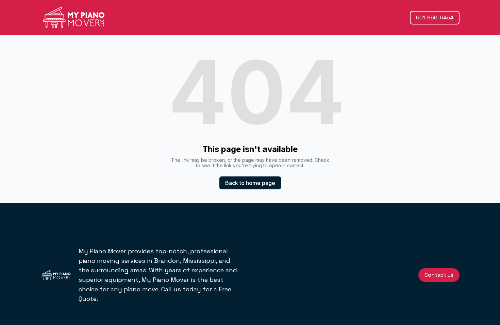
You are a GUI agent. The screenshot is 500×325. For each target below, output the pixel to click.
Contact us (438, 274)
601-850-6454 (434, 17)
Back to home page (250, 182)
